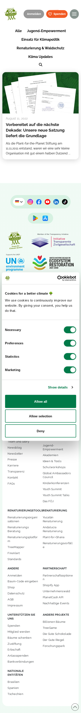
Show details (58, 387)
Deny (40, 431)
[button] (74, 14)
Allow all (40, 401)
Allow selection (40, 416)
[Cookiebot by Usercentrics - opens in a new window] (57, 278)
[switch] (70, 343)
